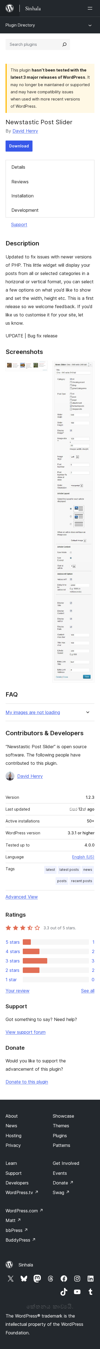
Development (25, 210)
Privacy (13, 1145)
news (87, 869)
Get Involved (66, 1163)
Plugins (60, 1135)
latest (50, 869)
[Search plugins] (64, 44)
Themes (61, 1125)
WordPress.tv (22, 1192)
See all (87, 990)
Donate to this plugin (27, 1082)
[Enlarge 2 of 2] (87, 368)
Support (19, 224)
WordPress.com (24, 1210)
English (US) (83, 857)
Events (60, 1173)
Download (19, 146)
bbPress (17, 1230)
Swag (61, 1192)
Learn (11, 1163)
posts (62, 881)
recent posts (81, 881)
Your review (17, 990)
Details (18, 167)
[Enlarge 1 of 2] (40, 368)
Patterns (61, 1145)
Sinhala (26, 1265)
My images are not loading (33, 712)
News (11, 1125)
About (12, 1116)
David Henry (25, 131)
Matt (13, 1220)
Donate (63, 1183)
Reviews (20, 181)
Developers (17, 1183)
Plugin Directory (20, 25)
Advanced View (22, 897)
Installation (22, 196)
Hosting (13, 1135)
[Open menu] (91, 8)
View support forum (26, 1032)
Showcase (63, 1116)
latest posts (69, 869)
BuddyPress (21, 1240)
